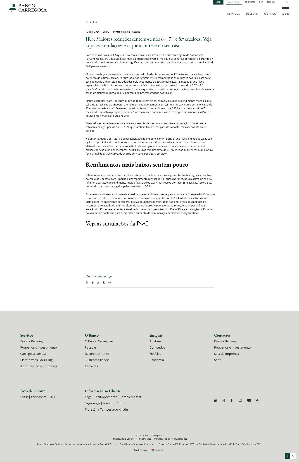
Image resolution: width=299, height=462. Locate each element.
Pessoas (252, 13)
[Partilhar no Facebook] (92, 282)
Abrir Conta (233, 2)
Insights (156, 335)
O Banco (270, 13)
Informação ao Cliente (103, 390)
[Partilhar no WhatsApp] (103, 282)
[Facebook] (233, 400)
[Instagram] (241, 400)
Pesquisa (271, 2)
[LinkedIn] (216, 400)
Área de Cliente (32, 390)
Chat (261, 2)
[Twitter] (224, 400)
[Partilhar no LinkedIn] (87, 282)
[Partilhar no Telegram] (109, 282)
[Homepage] (28, 8)
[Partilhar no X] (98, 282)
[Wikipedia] (257, 400)
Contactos (250, 2)
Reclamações (144, 438)
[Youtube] (249, 400)
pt (288, 2)
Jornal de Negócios (130, 31)
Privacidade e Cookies (123, 438)
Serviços (233, 13)
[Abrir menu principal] (285, 9)
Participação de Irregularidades (170, 438)
